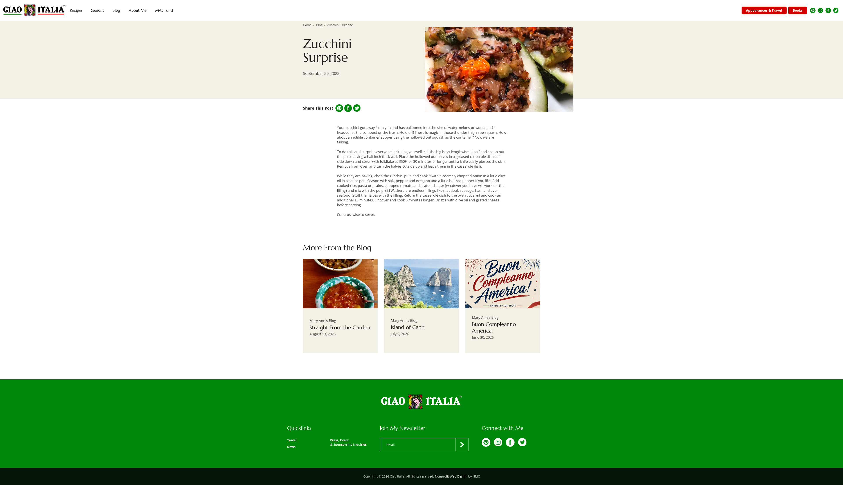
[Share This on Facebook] (348, 108)
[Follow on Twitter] (836, 10)
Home (307, 25)
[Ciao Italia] (421, 402)
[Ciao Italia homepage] (34, 10)
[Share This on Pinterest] (339, 108)
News (291, 447)
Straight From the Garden (340, 327)
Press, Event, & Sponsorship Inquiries (348, 442)
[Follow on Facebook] (828, 10)
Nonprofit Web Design (451, 476)
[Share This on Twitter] (357, 108)
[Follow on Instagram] (820, 10)
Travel (291, 440)
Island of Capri (408, 327)
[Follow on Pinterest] (813, 10)
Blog (319, 25)
